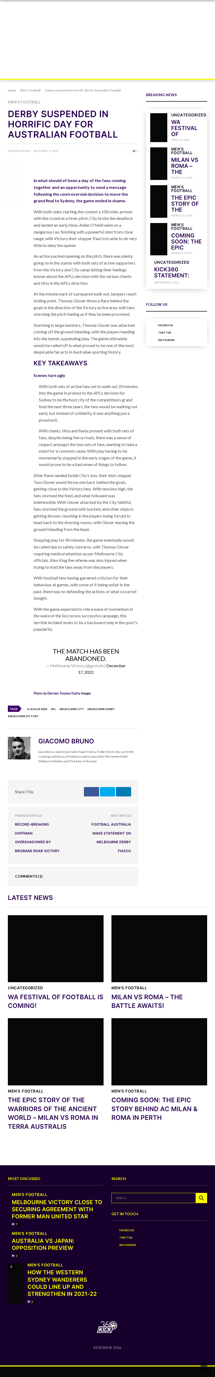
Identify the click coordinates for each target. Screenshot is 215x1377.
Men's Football (24, 102)
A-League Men (37, 709)
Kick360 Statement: (171, 272)
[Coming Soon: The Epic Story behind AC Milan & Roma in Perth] (158, 239)
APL (53, 709)
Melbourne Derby (101, 709)
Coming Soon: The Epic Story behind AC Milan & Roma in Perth (154, 1108)
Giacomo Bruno (19, 150)
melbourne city (72, 709)
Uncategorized (189, 115)
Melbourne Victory (23, 716)
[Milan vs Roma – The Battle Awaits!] (158, 163)
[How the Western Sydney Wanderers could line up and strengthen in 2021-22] (16, 1283)
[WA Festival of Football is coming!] (158, 127)
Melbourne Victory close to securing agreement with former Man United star (57, 1209)
